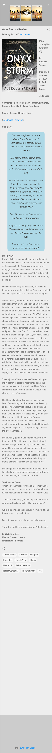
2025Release (9, 554)
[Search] (48, 5)
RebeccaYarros (23, 565)
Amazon (19, 120)
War (40, 571)
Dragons (34, 554)
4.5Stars (23, 554)
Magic (33, 560)
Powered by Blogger (27, 748)
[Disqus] (26, 607)
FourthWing (20, 560)
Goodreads (8, 120)
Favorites (7, 560)
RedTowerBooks (11, 571)
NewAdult (7, 565)
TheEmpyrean (28, 571)
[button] (48, 30)
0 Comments (26, 34)
